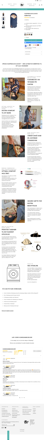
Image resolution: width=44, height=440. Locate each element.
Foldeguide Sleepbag (25, 412)
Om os (34, 4)
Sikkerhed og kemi (15, 410)
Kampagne (29, 4)
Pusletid (12, 5)
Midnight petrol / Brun (25, 34)
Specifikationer (27, 51)
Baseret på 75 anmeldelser (7, 351)
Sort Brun (29, 34)
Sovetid (10, 4)
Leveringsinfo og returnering (6, 413)
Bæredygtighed (14, 417)
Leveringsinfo (27, 54)
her (36, 282)
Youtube (34, 411)
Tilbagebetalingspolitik (5, 416)
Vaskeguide (14, 408)
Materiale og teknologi (15, 411)
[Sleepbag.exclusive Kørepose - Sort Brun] (4, 330)
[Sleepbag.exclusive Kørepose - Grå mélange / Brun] (3, 330)
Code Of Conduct (14, 413)
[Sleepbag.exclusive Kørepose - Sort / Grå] (5, 330)
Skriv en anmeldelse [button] (37, 351)
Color (28, 32)
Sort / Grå (31, 34)
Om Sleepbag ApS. (4, 410)
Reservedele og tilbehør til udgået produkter (16, 415)
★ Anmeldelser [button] (8, 435)
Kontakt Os (3, 408)
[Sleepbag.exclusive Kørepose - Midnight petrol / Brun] (2, 330)
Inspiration (31, 5)
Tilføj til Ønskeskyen (34, 42)
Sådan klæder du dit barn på (26, 411)
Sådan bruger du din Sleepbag (26, 409)
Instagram (34, 410)
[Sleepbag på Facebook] (3, 427)
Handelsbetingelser (5, 411)
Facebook (34, 408)
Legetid (15, 4)
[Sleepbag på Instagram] (2, 427)
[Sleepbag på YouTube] (5, 427)
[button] (26, 17)
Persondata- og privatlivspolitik (6, 414)
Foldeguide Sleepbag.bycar (26, 414)
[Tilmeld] (14, 424)
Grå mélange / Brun (27, 34)
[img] (8, 358)
